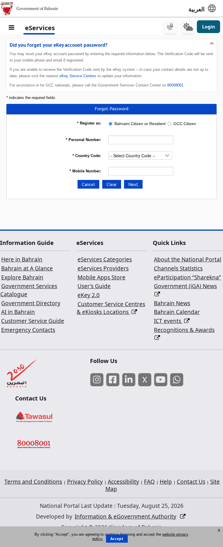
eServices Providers (103, 268)
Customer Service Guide (32, 321)
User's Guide (94, 286)
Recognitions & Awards (184, 330)
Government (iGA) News (185, 286)
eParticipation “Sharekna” (187, 277)
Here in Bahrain (21, 259)
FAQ (149, 481)
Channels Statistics (178, 268)
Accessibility (123, 481)
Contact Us (191, 481)
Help (166, 481)
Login (208, 27)
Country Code (86, 156)
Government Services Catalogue (28, 290)
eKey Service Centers (78, 76)
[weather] (188, 26)
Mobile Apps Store (101, 277)
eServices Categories (105, 259)
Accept (116, 538)
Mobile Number (84, 171)
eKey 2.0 (89, 295)
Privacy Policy (85, 481)
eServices (40, 27)
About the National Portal (187, 259)
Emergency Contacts (28, 330)
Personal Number (83, 140)
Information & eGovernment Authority (125, 516)
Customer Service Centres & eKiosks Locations (111, 308)
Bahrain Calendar (177, 312)
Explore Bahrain (22, 277)
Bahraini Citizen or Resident (140, 123)
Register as (88, 123)
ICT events (168, 321)
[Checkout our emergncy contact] (170, 26)
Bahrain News (172, 303)
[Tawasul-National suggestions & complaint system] (46, 416)
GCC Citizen (184, 123)
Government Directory (30, 303)
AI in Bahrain (18, 312)
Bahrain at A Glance (27, 268)
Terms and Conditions (33, 481)
